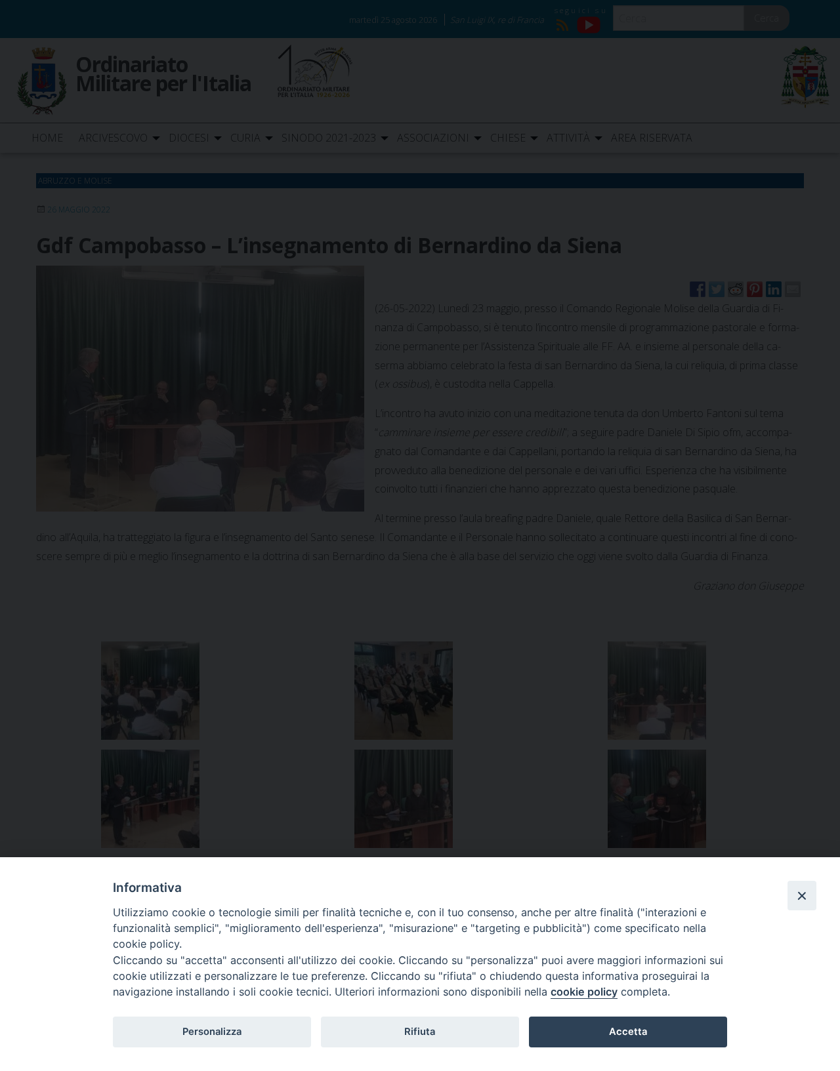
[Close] (802, 895)
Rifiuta (419, 1032)
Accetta (628, 1032)
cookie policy (584, 991)
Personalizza (212, 1032)
